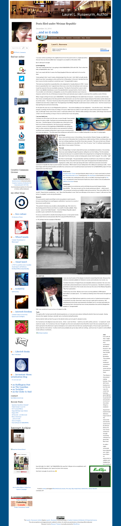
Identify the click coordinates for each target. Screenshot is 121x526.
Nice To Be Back (16, 354)
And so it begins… (17, 420)
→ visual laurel (20, 261)
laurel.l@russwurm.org (17, 398)
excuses (63, 488)
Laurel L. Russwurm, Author (85, 14)
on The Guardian (20, 387)
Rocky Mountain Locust (72, 175)
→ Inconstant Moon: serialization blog (21, 375)
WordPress (76, 524)
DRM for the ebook (68, 181)
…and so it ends (47, 32)
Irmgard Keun (77, 488)
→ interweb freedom (22, 311)
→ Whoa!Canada (20, 236)
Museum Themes (56, 524)
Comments (23, 52)
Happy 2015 (15, 412)
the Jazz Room (91, 175)
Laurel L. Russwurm (51, 520)
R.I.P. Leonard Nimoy (17, 409)
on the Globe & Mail (22, 391)
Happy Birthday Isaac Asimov (20, 411)
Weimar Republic (92, 488)
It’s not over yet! (16, 379)
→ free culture (19, 214)
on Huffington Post (21, 384)
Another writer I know (69, 173)
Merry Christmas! (16, 416)
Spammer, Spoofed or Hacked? (20, 405)
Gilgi (72, 488)
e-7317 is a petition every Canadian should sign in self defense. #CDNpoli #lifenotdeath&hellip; (21, 267)
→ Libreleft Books (21, 351)
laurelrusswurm (16, 181)
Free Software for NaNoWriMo (20, 422)
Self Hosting (15, 291)
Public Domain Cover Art (18, 407)
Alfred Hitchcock (56, 488)
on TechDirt (18, 389)
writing (44, 488)
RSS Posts (16, 52)
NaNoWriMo (84, 488)
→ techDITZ (18, 288)
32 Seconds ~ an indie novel (19, 415)
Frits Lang (68, 488)
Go (27, 48)
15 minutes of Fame (17, 217)
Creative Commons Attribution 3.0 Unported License (82, 520)
